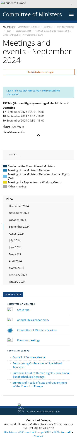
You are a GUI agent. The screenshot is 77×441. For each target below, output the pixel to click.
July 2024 (15, 240)
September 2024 (19, 226)
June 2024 (15, 247)
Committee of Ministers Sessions (37, 330)
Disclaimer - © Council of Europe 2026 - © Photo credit (38, 432)
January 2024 (17, 281)
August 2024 (17, 233)
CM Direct (23, 309)
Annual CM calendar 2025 (33, 320)
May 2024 (15, 254)
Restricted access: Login (40, 72)
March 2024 (16, 268)
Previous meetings (28, 340)
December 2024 (19, 206)
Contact (38, 436)
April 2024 (15, 261)
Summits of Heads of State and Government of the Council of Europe (40, 384)
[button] (38, 4)
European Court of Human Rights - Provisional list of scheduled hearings (41, 374)
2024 (9, 199)
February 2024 (18, 275)
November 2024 (19, 213)
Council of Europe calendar (29, 357)
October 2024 (17, 220)
